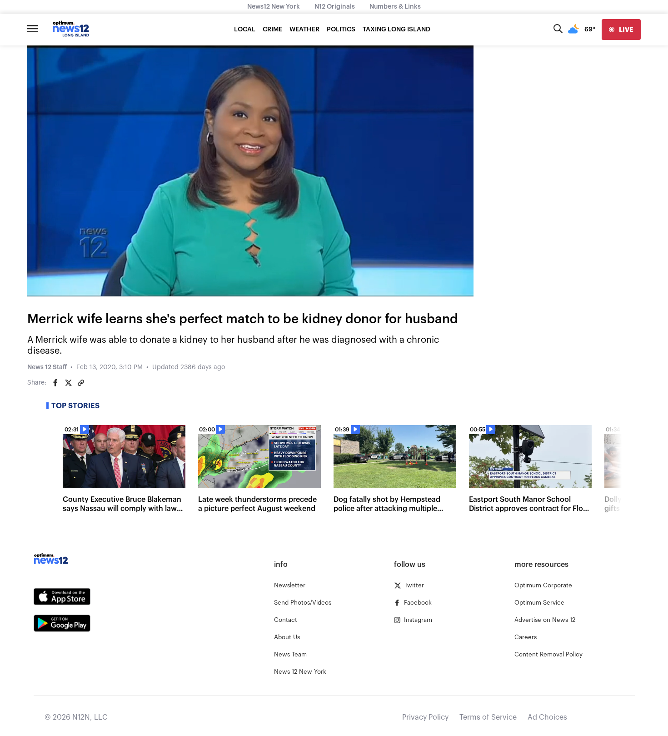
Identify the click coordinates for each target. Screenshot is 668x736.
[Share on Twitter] (68, 382)
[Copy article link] (81, 382)
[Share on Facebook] (55, 382)
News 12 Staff (47, 367)
